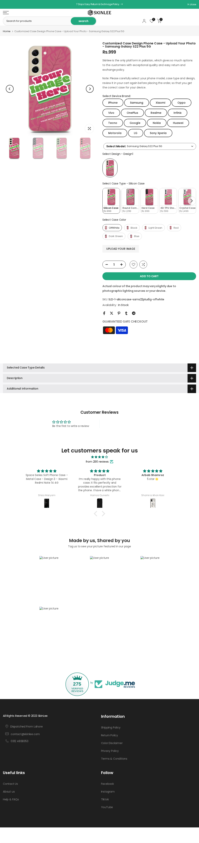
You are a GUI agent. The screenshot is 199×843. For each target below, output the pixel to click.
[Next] (90, 89)
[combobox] (149, 146)
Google (135, 123)
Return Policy (109, 735)
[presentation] (192, 201)
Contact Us (10, 784)
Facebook (107, 784)
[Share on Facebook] (104, 313)
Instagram (108, 792)
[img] (99, 457)
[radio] (110, 167)
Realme (156, 113)
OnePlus (132, 113)
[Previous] (10, 89)
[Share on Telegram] (133, 313)
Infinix (178, 113)
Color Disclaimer (112, 743)
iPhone (113, 103)
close (8, 4)
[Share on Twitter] (111, 313)
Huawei (178, 123)
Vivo (111, 113)
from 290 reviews (97, 462)
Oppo (181, 103)
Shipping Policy (110, 727)
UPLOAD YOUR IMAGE (120, 249)
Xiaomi (160, 103)
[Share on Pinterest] (119, 313)
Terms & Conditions (114, 759)
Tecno (112, 123)
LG (135, 133)
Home (6, 31)
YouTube (107, 807)
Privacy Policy (110, 751)
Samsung (136, 103)
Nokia (157, 123)
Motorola (114, 133)
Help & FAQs (11, 799)
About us (9, 792)
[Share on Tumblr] (126, 313)
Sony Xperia (158, 133)
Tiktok (105, 799)
